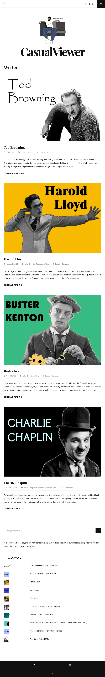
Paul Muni (34, 598)
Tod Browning (14, 147)
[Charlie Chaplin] (52, 476)
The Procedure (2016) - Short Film (44, 565)
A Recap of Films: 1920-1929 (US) (43, 573)
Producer (39, 264)
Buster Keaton (14, 371)
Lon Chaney (35, 590)
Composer (33, 488)
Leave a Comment (46, 152)
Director (24, 152)
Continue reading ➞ (14, 173)
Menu (4, 4)
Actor (27, 264)
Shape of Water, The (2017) (41, 614)
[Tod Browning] (52, 140)
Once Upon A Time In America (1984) (45, 606)
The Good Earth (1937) (39, 639)
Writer (30, 152)
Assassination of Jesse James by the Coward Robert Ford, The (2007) (58, 622)
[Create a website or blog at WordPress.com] (52, 674)
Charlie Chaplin (15, 483)
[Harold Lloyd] (52, 252)
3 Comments (68, 488)
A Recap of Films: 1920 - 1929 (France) (46, 631)
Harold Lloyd (13, 259)
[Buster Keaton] (52, 364)
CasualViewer (52, 51)
